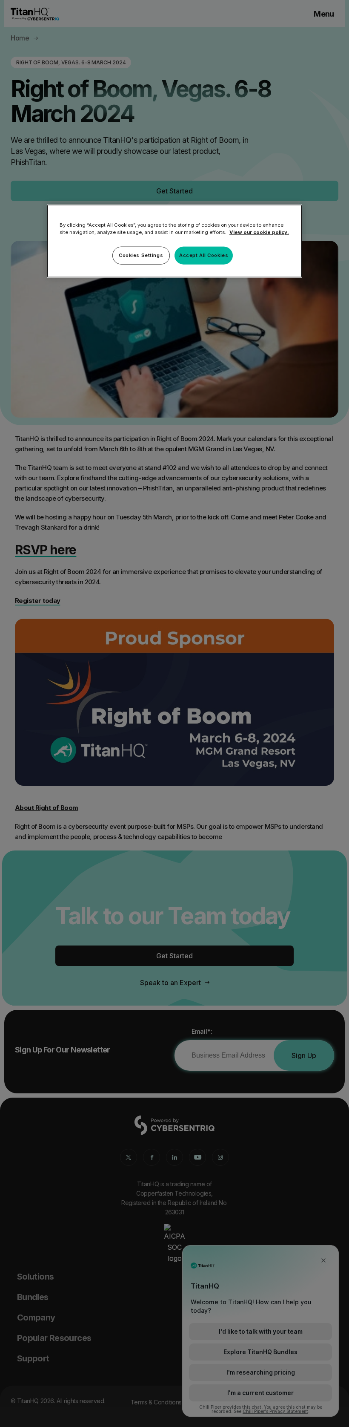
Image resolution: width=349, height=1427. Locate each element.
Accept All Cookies (203, 255)
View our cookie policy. (259, 232)
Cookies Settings (141, 255)
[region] (174, 241)
